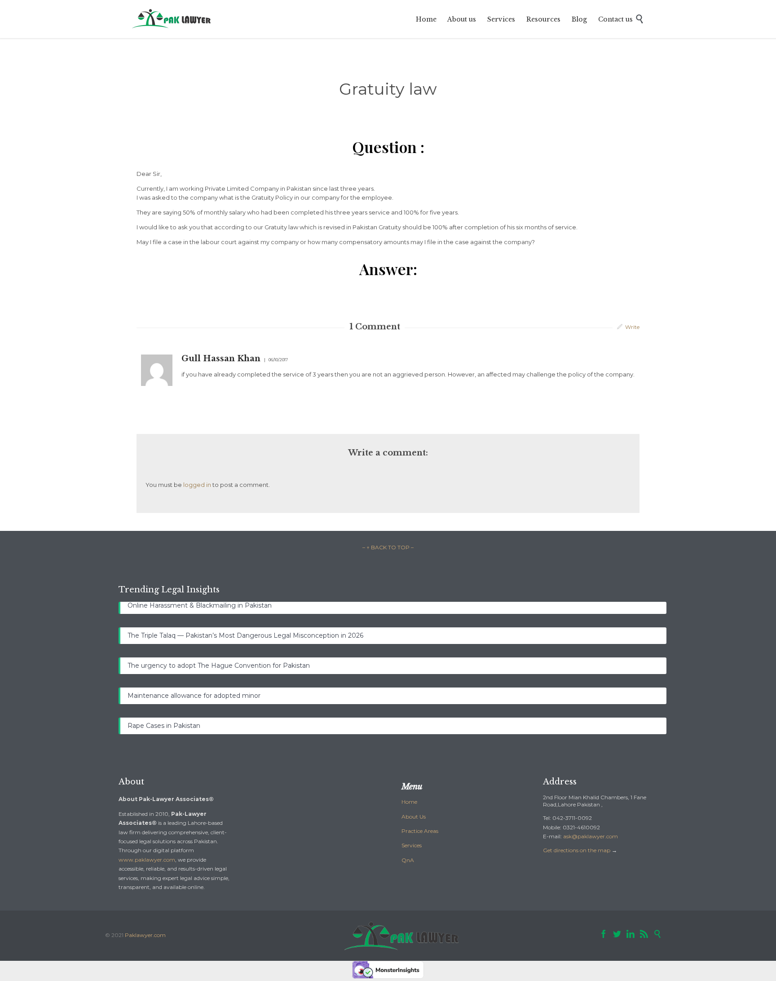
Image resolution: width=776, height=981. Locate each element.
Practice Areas (419, 831)
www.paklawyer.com (147, 859)
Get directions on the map (576, 850)
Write (632, 327)
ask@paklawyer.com (590, 836)
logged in (197, 484)
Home (409, 801)
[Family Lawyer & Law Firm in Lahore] (172, 19)
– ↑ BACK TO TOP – (388, 547)
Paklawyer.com (145, 935)
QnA (407, 860)
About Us (413, 816)
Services (411, 845)
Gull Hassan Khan (220, 358)
